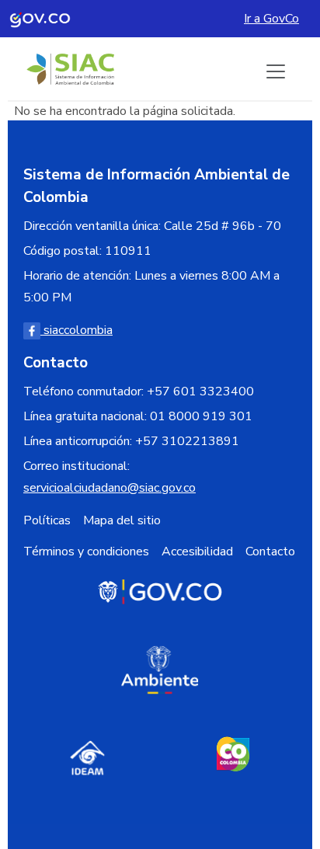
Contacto (270, 551)
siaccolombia (76, 330)
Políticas (47, 520)
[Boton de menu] (276, 71)
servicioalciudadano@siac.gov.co (109, 487)
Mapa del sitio (122, 520)
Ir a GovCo (271, 18)
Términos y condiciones (86, 551)
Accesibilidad (197, 551)
